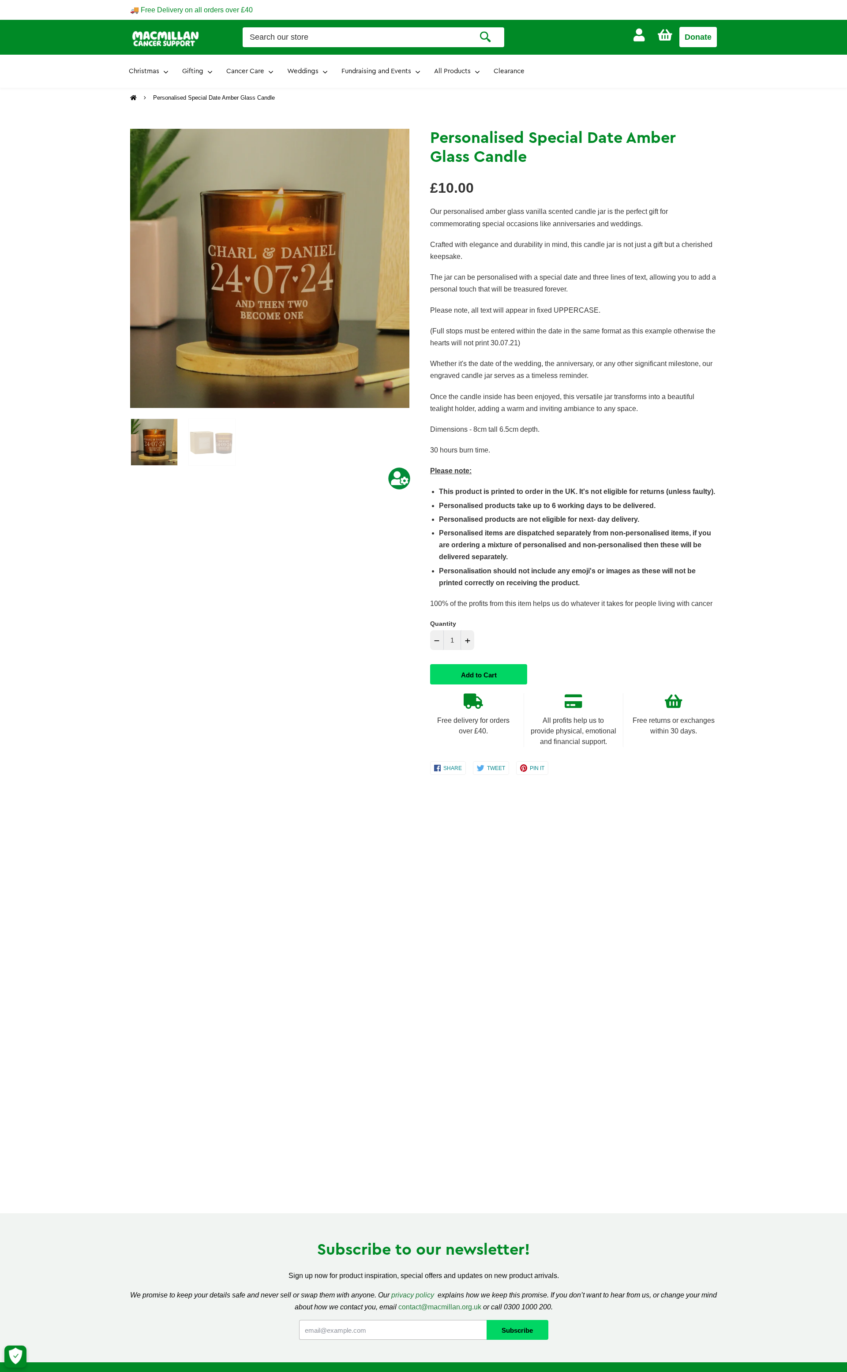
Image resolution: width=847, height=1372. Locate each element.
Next (398, 268)
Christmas (144, 71)
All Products (452, 71)
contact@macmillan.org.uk (439, 1307)
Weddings (303, 71)
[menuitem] (639, 35)
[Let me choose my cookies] (15, 1357)
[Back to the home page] (134, 97)
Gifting (192, 71)
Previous (134, 268)
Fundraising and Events (376, 71)
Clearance (509, 71)
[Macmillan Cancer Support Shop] (165, 38)
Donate (698, 37)
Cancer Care (245, 71)
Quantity (443, 623)
